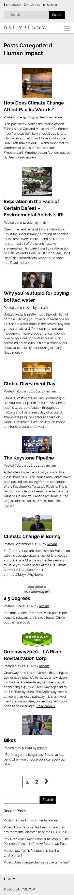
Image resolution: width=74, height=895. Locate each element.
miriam (44, 222)
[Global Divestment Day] (37, 370)
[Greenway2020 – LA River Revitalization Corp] (37, 639)
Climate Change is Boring (32, 536)
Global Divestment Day (29, 384)
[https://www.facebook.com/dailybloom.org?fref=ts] (4, 879)
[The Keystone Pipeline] (37, 444)
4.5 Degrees (17, 598)
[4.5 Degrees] (37, 588)
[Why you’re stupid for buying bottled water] (37, 280)
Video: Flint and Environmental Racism (31, 820)
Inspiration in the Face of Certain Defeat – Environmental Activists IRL (34, 208)
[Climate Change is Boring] (37, 523)
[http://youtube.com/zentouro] (9, 879)
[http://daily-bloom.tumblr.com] (14, 879)
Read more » (27, 157)
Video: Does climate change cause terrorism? (37, 862)
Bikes (10, 740)
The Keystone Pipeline (29, 458)
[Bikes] (37, 725)
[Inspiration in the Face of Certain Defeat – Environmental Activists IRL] (37, 181)
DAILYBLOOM (25, 27)
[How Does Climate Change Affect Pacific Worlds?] (37, 83)
